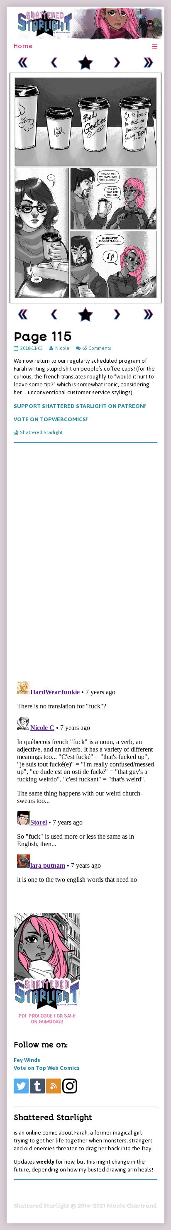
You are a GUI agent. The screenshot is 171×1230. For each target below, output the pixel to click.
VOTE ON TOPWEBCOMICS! (51, 419)
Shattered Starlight (41, 432)
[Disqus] (85, 561)
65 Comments (96, 348)
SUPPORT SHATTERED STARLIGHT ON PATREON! (80, 406)
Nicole (62, 348)
